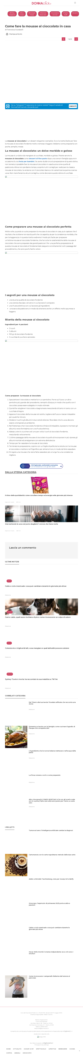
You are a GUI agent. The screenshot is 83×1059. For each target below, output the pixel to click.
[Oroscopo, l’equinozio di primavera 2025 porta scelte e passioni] (53, 907)
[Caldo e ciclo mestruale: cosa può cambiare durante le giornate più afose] (53, 932)
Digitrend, (7, 502)
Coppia (9, 1053)
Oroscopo (27, 1053)
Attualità (17, 1049)
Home (8, 1049)
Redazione (8, 595)
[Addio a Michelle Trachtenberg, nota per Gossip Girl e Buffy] (52, 883)
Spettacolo (41, 1049)
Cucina (72, 1049)
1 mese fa (12, 502)
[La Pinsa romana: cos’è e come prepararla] (45, 779)
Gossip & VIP (29, 1049)
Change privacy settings (41, 1045)
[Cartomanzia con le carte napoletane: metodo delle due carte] (53, 859)
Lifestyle (52, 1049)
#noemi (75, 13)
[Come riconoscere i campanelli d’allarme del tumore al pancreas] (53, 980)
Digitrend (67, 1031)
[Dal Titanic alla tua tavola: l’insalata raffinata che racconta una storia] (53, 706)
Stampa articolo (15, 34)
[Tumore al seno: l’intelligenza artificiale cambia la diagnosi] (51, 835)
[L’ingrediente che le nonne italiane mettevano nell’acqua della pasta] (53, 755)
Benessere (63, 1049)
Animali (17, 1053)
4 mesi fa (12, 530)
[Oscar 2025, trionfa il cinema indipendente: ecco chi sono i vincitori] (53, 956)
